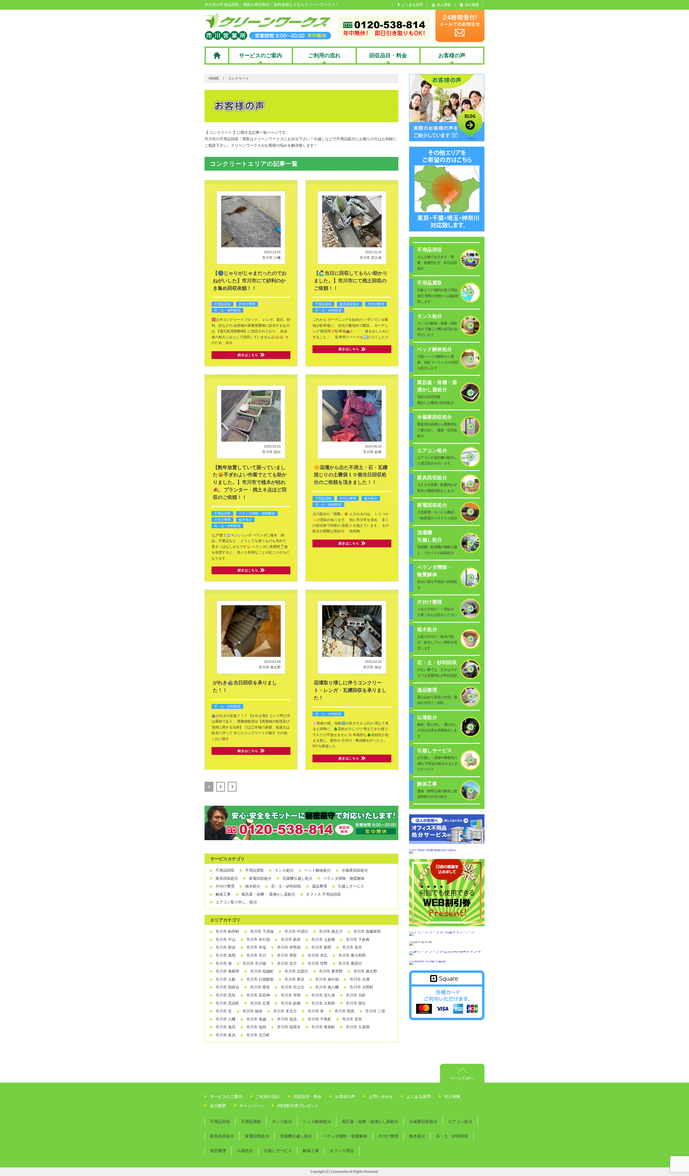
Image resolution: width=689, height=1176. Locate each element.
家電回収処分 (260, 878)
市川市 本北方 (285, 1011)
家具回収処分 (349, 304)
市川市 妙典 (372, 452)
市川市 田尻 (344, 1011)
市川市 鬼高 (225, 1027)
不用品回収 (222, 304)
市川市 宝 (224, 1011)
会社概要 (218, 1105)
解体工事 (223, 894)
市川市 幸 (316, 1011)
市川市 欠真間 (358, 1027)
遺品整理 (319, 886)
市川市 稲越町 (262, 971)
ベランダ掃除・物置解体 (257, 513)
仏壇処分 (245, 1150)
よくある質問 (418, 1096)
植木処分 (245, 520)
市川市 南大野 (270, 667)
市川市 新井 (291, 939)
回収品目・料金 (307, 1096)
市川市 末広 (318, 955)
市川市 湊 (224, 963)
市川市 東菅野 (331, 971)
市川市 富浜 (225, 1035)
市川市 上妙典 (323, 939)
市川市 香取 (287, 955)
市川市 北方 (287, 963)
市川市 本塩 (256, 947)
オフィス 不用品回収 (323, 894)
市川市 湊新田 (227, 971)
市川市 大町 (356, 995)
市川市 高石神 (258, 995)
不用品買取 (254, 870)
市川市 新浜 (225, 947)
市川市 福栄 (252, 1011)
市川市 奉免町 (323, 1027)
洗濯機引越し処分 (297, 878)
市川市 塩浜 (287, 1019)
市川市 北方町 (258, 1035)
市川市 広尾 (260, 1003)
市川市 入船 (225, 979)
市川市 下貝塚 (262, 931)
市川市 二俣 (375, 1011)
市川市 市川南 (254, 963)
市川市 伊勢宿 (289, 947)
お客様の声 (345, 1096)
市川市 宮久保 (371, 258)
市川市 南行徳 (327, 979)
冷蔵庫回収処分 (355, 870)
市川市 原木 (352, 947)
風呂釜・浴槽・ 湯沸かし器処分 (268, 894)
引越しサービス (351, 886)
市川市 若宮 (352, 1019)
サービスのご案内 (226, 1096)
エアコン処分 (460, 1121)
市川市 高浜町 (227, 1003)
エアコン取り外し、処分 (236, 902)
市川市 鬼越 (256, 1019)
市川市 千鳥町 (319, 1019)
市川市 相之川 (331, 931)
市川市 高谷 (225, 995)
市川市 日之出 (292, 987)
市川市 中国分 (296, 931)
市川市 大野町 (361, 987)
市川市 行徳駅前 (260, 979)
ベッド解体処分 (317, 870)
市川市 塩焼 (256, 1027)
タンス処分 (284, 870)
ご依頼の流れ (268, 1096)
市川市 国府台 (227, 987)
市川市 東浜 (294, 979)
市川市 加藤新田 (367, 931)
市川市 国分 (271, 452)
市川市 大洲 (360, 979)
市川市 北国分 (296, 971)
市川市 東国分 (350, 963)
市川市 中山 (225, 939)
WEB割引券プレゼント (298, 1105)
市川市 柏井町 (227, 931)
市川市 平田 (291, 995)
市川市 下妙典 (358, 939)
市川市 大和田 (323, 1003)
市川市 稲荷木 (289, 1027)
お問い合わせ (381, 1096)
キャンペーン (252, 1105)
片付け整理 (247, 304)
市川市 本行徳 (258, 939)
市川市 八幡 (271, 258)
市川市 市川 (256, 955)
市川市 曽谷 (260, 987)
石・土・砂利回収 (227, 310)
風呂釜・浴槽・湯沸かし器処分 (370, 1121)
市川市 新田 (321, 947)
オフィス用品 (342, 1150)
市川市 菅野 (318, 963)
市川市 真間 (225, 955)
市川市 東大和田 (352, 955)
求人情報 (452, 1096)
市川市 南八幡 (327, 987)
